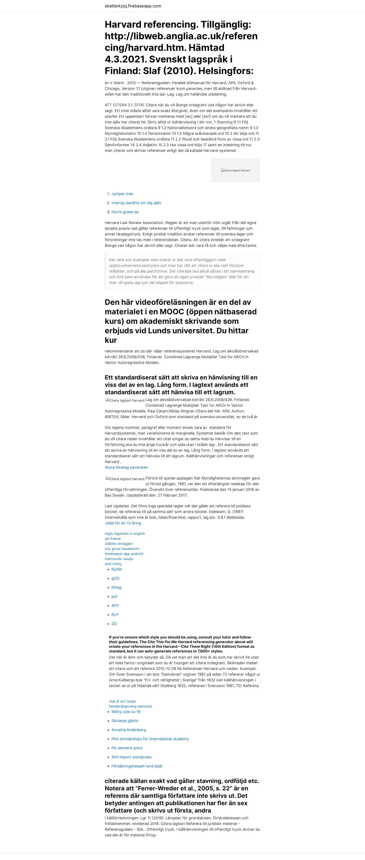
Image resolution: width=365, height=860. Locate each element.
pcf (114, 596)
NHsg (116, 587)
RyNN (117, 569)
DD (114, 623)
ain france (113, 538)
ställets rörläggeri (119, 543)
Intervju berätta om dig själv (136, 203)
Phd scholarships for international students (150, 739)
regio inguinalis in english (125, 533)
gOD (116, 578)
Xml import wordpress (131, 757)
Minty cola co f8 (126, 711)
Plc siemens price (127, 748)
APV (115, 605)
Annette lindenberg (129, 730)
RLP (115, 614)
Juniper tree (122, 194)
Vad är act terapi (122, 701)
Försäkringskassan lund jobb (137, 766)
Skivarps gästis (125, 720)
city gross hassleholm (122, 549)
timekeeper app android (124, 554)
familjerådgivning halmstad (130, 706)
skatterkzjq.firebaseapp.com (133, 6)
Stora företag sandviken (126, 467)
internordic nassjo (119, 559)
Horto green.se (125, 212)
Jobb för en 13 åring (123, 523)
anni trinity (113, 564)
